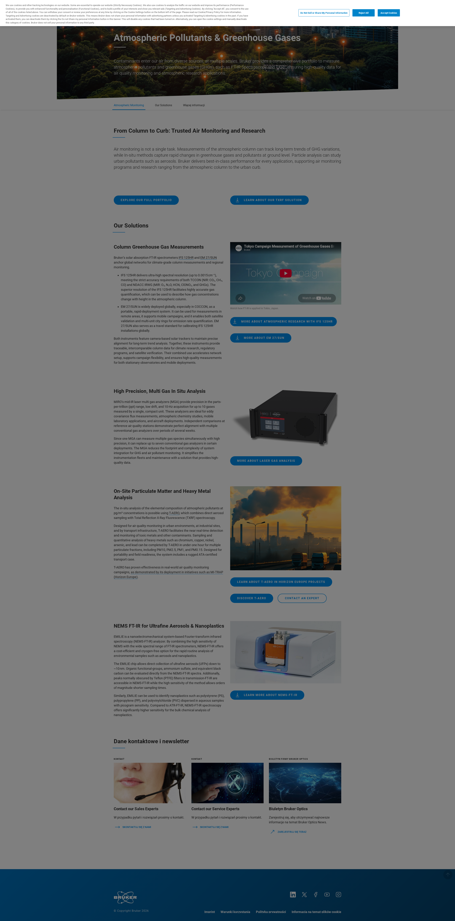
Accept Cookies (389, 12)
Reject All (363, 12)
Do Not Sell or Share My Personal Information (323, 12)
